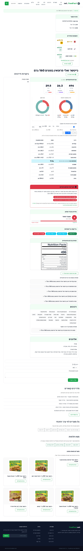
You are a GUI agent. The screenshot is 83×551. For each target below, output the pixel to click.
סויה (55, 317)
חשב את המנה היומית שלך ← (69, 273)
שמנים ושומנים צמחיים (41, 320)
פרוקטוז (57, 320)
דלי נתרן (41, 430)
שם (28, 81)
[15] (53, 126)
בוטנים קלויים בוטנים (71, 314)
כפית (75, 133)
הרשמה (20, 3)
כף (71, 133)
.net (70, 3)
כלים (32, 2)
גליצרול (62, 314)
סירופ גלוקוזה (73, 320)
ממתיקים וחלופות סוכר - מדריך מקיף (68, 400)
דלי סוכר (47, 430)
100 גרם (68, 133)
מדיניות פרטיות (8, 548)
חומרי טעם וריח (48, 314)
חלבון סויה (40, 314)
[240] (50, 126)
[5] (57, 126)
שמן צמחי (51, 320)
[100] (44, 126)
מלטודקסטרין (68, 317)
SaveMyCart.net (65, 60)
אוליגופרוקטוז (44, 311)
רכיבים (49, 2)
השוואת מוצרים (36, 533)
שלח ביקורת (73, 380)
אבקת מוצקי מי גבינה (62, 311)
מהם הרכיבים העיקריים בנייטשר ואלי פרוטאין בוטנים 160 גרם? (58, 330)
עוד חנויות (67, 63)
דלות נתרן (68, 445)
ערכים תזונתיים (72, 464)
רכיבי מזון (51, 536)
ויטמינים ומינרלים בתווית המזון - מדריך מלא (67, 407)
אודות (39, 538)
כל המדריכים (74, 414)
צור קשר (38, 541)
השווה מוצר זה (71, 74)
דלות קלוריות (50, 445)
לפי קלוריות (62, 430)
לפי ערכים (37, 3)
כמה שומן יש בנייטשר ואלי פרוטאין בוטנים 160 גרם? (62, 291)
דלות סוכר (75, 445)
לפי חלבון (54, 430)
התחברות (26, 3)
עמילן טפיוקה (64, 320)
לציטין (34, 314)
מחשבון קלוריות (36, 530)
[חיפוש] (7, 3)
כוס (64, 133)
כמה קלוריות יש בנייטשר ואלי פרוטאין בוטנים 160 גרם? (61, 281)
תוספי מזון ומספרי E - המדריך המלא (68, 403)
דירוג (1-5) (75, 364)
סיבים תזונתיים (42, 317)
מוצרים (55, 2)
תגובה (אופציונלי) (73, 371)
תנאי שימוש (14, 548)
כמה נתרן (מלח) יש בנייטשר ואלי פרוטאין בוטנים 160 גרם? (60, 296)
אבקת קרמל (52, 311)
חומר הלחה (56, 314)
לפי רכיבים (43, 3)
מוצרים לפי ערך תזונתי (72, 430)
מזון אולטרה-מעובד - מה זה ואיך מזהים (67, 397)
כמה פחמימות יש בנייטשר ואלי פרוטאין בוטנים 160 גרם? (61, 286)
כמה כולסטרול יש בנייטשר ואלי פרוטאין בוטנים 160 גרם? (61, 301)
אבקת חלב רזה (72, 311)
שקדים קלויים (73, 323)
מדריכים (38, 536)
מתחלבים (61, 317)
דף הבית (60, 3)
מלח (75, 317)
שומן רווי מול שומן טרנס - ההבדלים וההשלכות (66, 410)
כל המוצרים (51, 533)
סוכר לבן (50, 317)
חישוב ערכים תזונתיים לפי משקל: (68, 123)
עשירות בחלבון (60, 445)
